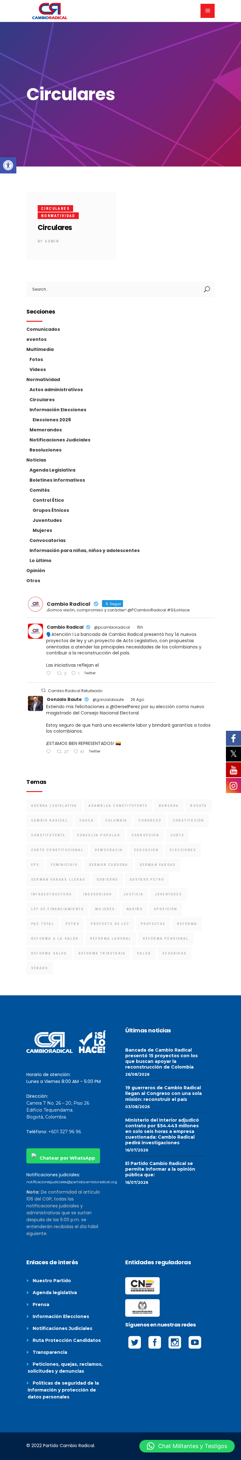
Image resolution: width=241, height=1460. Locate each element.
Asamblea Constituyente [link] (117, 806)
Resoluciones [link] (45, 450)
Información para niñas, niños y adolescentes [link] (84, 550)
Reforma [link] (187, 924)
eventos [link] (36, 339)
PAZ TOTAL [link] (42, 924)
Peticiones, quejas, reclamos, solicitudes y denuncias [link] (65, 1367)
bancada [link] (169, 806)
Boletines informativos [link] (57, 480)
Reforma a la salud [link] (55, 939)
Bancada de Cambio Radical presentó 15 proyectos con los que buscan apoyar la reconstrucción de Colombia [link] (161, 1058)
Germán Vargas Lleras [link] (58, 880)
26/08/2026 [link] (137, 1074)
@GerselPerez (125, 706)
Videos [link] (37, 369)
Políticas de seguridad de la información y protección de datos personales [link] (63, 1390)
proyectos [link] (153, 924)
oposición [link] (165, 909)
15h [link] (140, 627)
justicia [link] (133, 894)
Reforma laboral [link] (110, 939)
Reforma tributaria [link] (102, 953)
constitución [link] (188, 820)
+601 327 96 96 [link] (64, 1132)
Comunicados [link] (43, 329)
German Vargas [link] (158, 865)
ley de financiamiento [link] (57, 909)
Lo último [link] (40, 560)
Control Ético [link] (48, 500)
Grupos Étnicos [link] (51, 510)
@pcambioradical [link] (112, 627)
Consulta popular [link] (98, 835)
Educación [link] (146, 850)
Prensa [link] (41, 1304)
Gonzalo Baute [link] (64, 699)
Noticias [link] (36, 460)
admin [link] (52, 241)
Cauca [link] (86, 820)
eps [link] (35, 865)
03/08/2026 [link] (137, 1106)
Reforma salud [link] (49, 953)
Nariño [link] (134, 909)
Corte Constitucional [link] (57, 850)
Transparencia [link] (50, 1352)
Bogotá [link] (198, 806)
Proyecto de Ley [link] (110, 924)
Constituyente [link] (48, 835)
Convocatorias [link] (47, 540)
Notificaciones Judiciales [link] (59, 440)
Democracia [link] (109, 850)
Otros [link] (33, 580)
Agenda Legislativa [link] (52, 470)
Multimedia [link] (40, 349)
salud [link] (144, 953)
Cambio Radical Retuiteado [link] (75, 690)
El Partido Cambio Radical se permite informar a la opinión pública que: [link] (160, 1169)
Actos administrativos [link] (56, 389)
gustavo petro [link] (147, 880)
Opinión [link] (35, 570)
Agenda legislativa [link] (55, 1292)
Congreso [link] (149, 820)
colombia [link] (116, 820)
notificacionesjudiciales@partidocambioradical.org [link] (71, 1181)
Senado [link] (39, 968)
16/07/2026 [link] (136, 1150)
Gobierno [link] (107, 880)
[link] (8, 165)
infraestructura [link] (51, 894)
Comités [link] (39, 490)
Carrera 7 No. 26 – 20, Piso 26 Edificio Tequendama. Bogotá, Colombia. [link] (57, 1110)
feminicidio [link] (64, 865)
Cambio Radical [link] (65, 627)
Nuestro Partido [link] (52, 1280)
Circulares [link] (55, 208)
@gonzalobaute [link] (108, 699)
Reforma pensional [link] (166, 939)
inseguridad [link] (97, 894)
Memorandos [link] (45, 430)
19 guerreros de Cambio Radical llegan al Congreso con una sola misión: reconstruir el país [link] (163, 1093)
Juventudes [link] (47, 520)
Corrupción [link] (145, 835)
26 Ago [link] (137, 699)
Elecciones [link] (183, 850)
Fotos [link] (36, 359)
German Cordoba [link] (108, 865)
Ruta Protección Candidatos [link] (67, 1340)
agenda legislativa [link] (54, 806)
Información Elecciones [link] (57, 410)
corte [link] (177, 835)
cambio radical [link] (49, 820)
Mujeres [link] (42, 530)
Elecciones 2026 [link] (52, 420)
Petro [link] (72, 924)
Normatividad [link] (58, 216)
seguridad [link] (174, 953)
